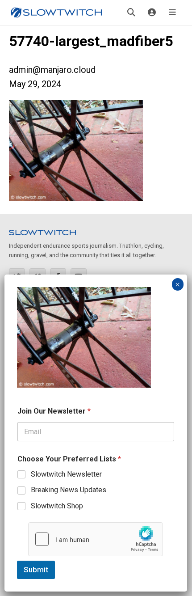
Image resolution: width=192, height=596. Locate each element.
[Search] (131, 12)
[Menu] (172, 12)
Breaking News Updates (68, 490)
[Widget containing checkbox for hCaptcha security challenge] (95, 539)
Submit (36, 569)
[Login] (152, 12)
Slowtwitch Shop (57, 506)
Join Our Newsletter (54, 411)
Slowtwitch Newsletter (66, 474)
